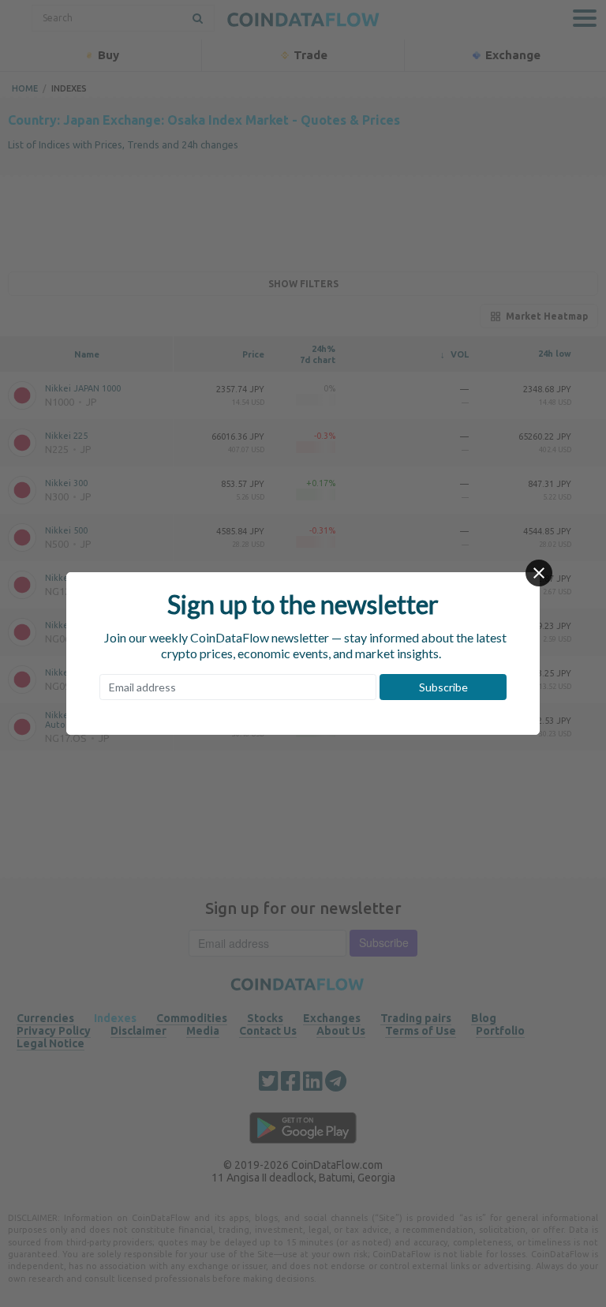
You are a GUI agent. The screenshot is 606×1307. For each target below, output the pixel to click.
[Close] (539, 573)
